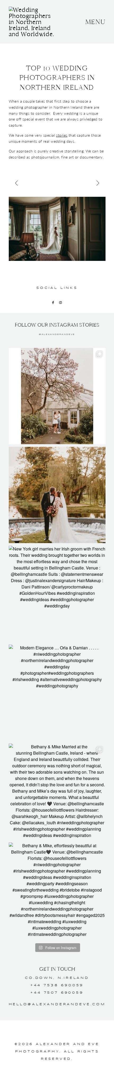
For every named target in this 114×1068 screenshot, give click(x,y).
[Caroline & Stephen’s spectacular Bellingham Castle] (57, 495)
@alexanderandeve (57, 334)
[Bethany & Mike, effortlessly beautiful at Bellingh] (57, 890)
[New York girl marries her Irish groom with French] (57, 594)
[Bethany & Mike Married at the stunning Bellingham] (57, 792)
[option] (57, 229)
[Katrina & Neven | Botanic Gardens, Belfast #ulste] (57, 396)
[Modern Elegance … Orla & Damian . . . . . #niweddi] (57, 693)
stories (61, 135)
